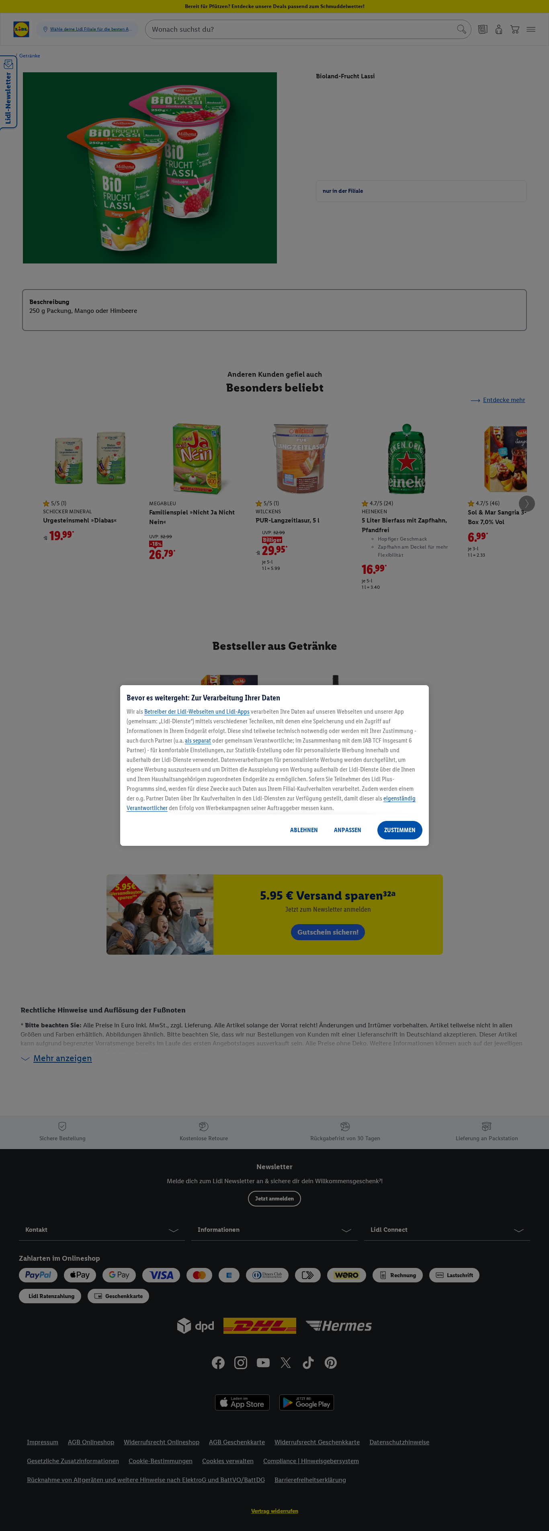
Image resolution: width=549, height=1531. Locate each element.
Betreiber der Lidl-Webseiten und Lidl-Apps (197, 711)
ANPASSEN (347, 830)
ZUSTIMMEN (400, 830)
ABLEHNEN (304, 830)
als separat (198, 740)
